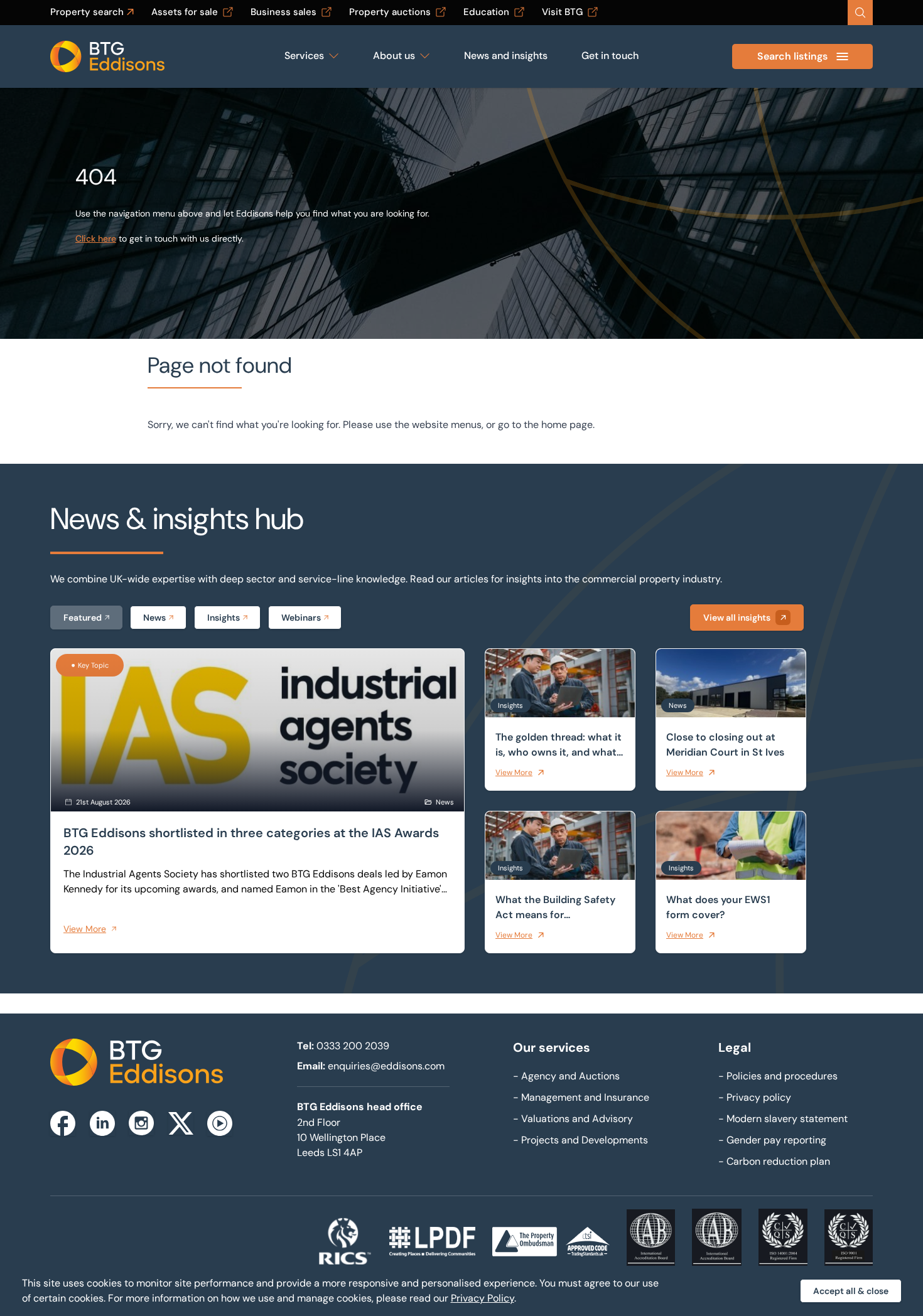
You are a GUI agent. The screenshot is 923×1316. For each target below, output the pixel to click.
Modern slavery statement (783, 1118)
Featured (82, 617)
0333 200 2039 (352, 1045)
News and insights (506, 55)
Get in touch (610, 55)
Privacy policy (754, 1097)
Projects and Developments (580, 1140)
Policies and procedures (778, 1076)
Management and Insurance (581, 1097)
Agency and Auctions (566, 1076)
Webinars (301, 617)
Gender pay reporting (772, 1140)
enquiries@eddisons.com (386, 1066)
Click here (95, 238)
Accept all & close (850, 1291)
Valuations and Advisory (573, 1118)
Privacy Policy (482, 1298)
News (154, 617)
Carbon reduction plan (774, 1161)
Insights (223, 617)
